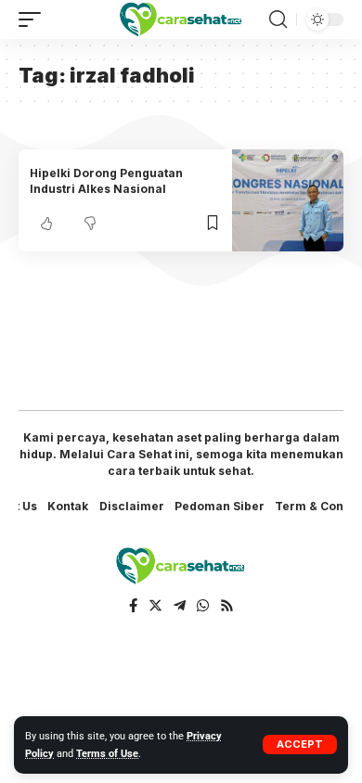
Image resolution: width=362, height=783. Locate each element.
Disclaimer (131, 506)
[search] (278, 19)
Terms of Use (107, 754)
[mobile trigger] (34, 19)
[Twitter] (155, 606)
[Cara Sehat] (181, 20)
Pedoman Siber (220, 506)
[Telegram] (179, 606)
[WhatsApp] (202, 606)
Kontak (67, 506)
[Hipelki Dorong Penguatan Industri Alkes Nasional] (287, 200)
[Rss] (227, 606)
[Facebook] (133, 606)
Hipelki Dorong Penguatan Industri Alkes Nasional (106, 181)
